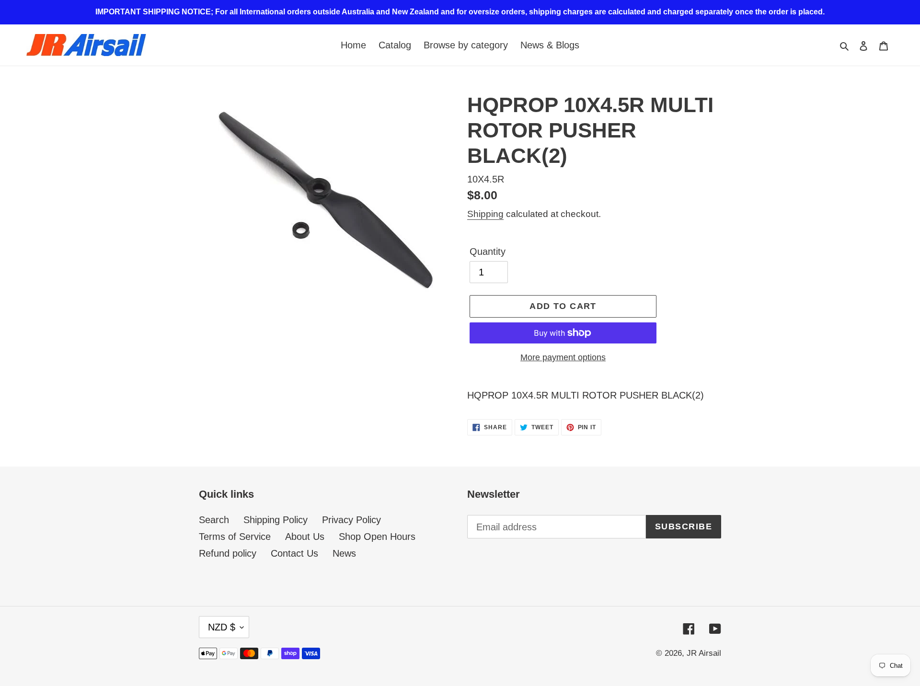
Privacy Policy (351, 519)
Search (214, 519)
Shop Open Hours (377, 536)
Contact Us (294, 553)
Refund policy (227, 553)
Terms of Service (235, 536)
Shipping (485, 214)
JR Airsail (704, 653)
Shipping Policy (275, 519)
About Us (304, 536)
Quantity (488, 251)
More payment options (563, 357)
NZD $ (221, 627)
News (344, 553)
